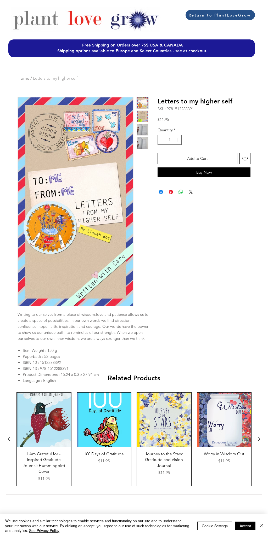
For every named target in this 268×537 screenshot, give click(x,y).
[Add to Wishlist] (245, 158)
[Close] (262, 525)
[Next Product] (259, 439)
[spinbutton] (169, 140)
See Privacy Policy (44, 530)
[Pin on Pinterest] (171, 192)
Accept (245, 525)
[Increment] (177, 140)
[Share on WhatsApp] (181, 192)
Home (23, 78)
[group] (134, 439)
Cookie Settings (215, 525)
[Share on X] (191, 192)
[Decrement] (161, 140)
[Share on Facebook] (161, 192)
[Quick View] (44, 420)
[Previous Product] (9, 439)
